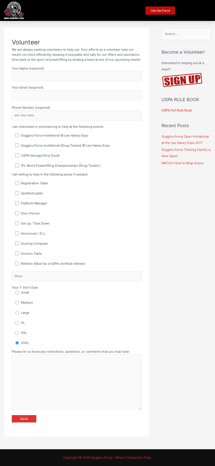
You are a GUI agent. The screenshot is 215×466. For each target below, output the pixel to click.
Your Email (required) (27, 87)
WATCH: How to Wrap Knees (182, 163)
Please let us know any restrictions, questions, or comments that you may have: (71, 352)
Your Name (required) (28, 68)
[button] (136, 8)
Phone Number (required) (31, 108)
